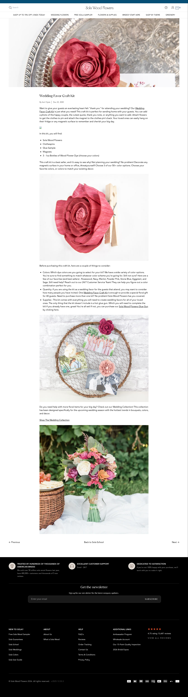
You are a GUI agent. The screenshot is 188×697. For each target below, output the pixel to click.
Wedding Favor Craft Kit (96, 292)
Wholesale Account (121, 639)
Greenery (170, 15)
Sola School (14, 644)
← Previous (14, 542)
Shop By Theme (153, 15)
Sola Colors (13, 654)
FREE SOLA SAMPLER (83, 15)
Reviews (81, 639)
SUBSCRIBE (151, 599)
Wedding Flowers (60, 15)
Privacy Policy (84, 659)
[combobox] (24, 7)
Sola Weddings (15, 649)
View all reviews (159, 638)
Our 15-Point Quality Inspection (127, 644)
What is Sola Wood (51, 639)
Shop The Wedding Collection (54, 420)
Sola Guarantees (16, 639)
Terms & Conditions (86, 654)
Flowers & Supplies (107, 15)
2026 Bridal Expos (121, 649)
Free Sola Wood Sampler (19, 634)
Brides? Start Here (131, 15)
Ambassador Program (122, 634)
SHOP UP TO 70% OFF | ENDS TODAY (29, 15)
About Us (47, 634)
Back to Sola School (94, 542)
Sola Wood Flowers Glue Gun (133, 306)
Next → (175, 542)
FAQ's (81, 634)
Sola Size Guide (15, 659)
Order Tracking (85, 644)
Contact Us (83, 649)
